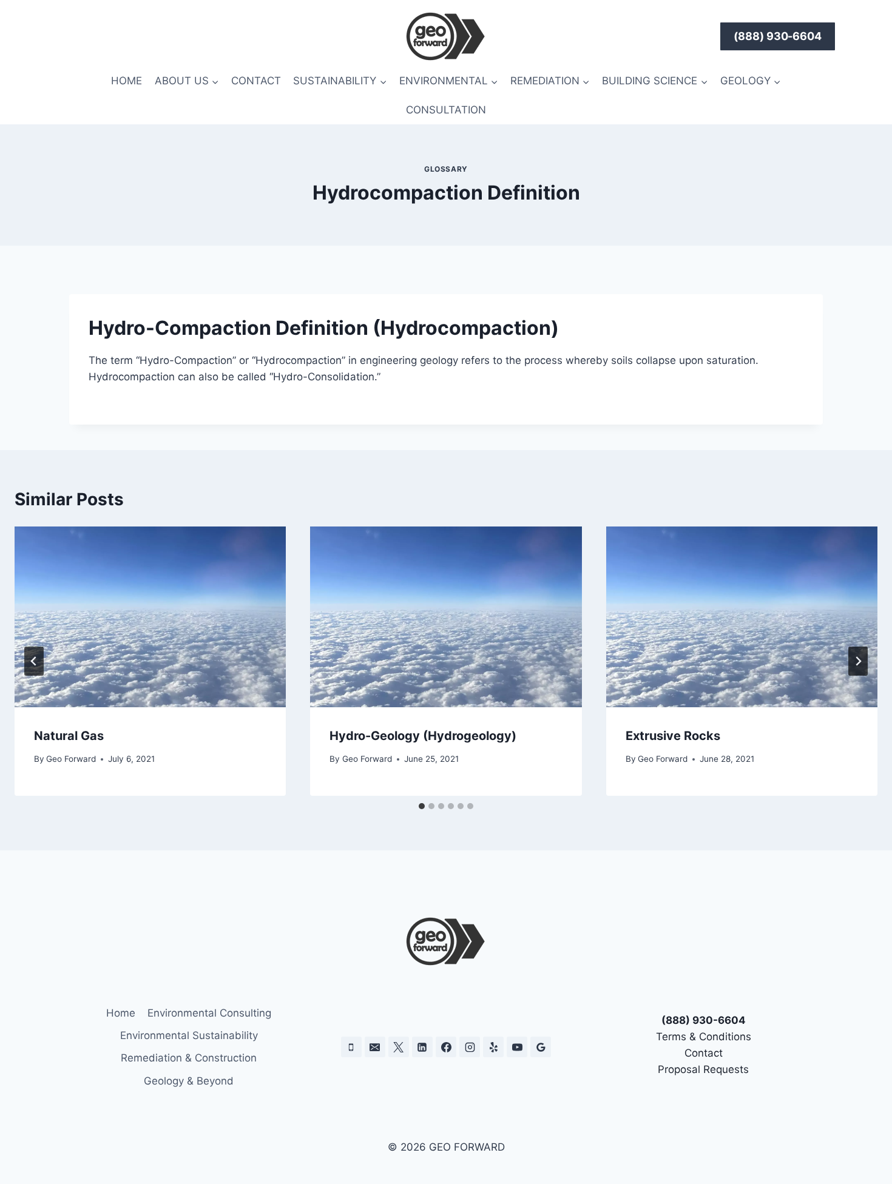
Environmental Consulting (209, 1013)
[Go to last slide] (34, 661)
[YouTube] (517, 1047)
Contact (703, 1053)
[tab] (422, 806)
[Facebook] (446, 1047)
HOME (126, 81)
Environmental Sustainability (189, 1035)
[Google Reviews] (540, 1047)
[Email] (375, 1047)
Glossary (446, 168)
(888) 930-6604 (778, 36)
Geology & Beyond (189, 1081)
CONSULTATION (446, 110)
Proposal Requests (703, 1069)
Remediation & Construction (189, 1058)
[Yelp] (493, 1047)
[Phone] (351, 1047)
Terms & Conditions (703, 1037)
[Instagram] (469, 1047)
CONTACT (256, 81)
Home (120, 1013)
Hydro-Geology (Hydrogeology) (422, 735)
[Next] (858, 661)
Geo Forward (71, 759)
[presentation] (150, 616)
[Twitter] (398, 1047)
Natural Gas (69, 735)
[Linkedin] (422, 1047)
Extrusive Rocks (673, 735)
